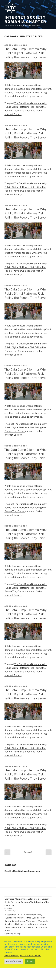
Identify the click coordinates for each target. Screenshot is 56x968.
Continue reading (12, 933)
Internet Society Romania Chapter (25, 19)
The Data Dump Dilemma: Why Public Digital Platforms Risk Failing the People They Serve (25, 53)
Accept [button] (30, 961)
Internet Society (13, 114)
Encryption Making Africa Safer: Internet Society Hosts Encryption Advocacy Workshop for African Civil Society (27, 902)
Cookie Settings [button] (13, 961)
